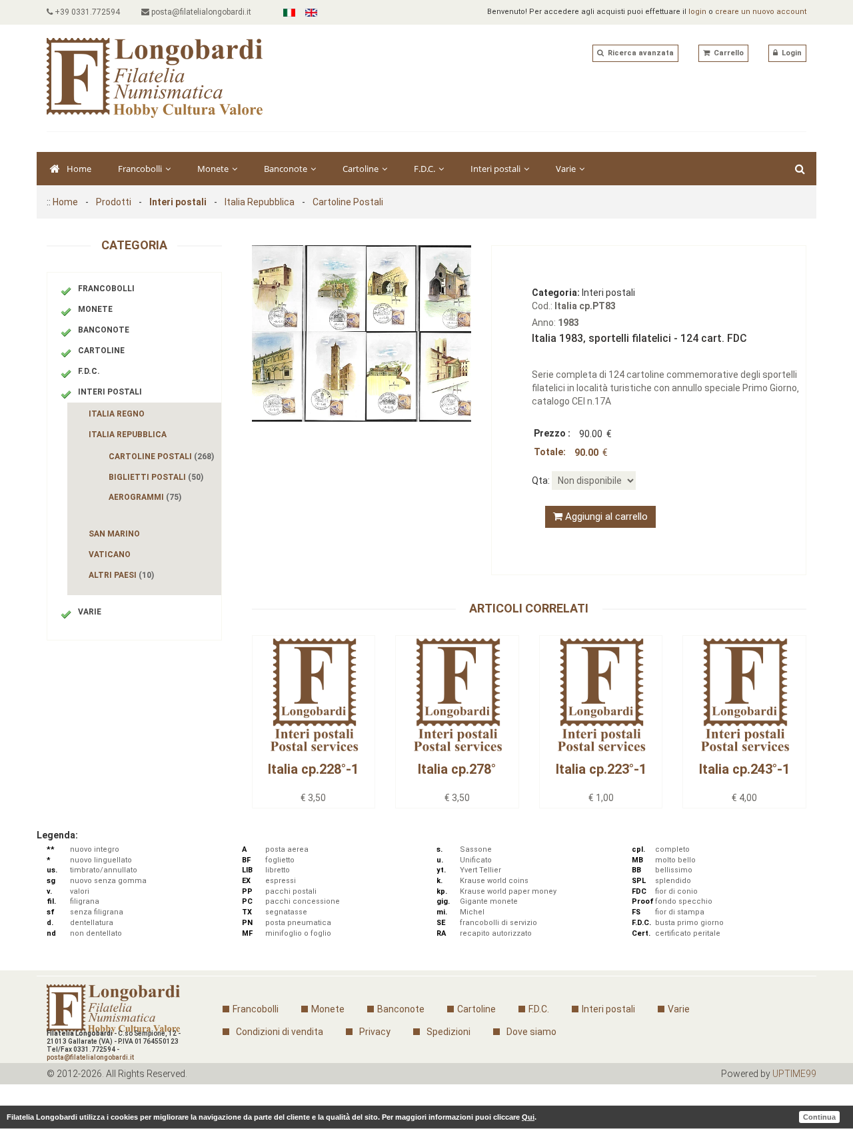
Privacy (375, 1031)
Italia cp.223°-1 (601, 769)
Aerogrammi (145, 497)
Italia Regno (117, 414)
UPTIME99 (794, 1073)
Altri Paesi (121, 575)
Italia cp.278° (457, 769)
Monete (214, 169)
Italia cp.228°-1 (313, 769)
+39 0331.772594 (86, 12)
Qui (528, 1117)
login (697, 11)
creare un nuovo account (760, 11)
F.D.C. (425, 169)
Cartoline (362, 169)
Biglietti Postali (156, 477)
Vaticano (110, 554)
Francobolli (141, 169)
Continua (819, 1117)
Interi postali (496, 169)
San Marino (114, 534)
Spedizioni (448, 1031)
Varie (567, 169)
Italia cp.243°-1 (744, 769)
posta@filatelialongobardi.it (200, 12)
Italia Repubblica (260, 202)
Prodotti (113, 202)
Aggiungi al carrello (605, 517)
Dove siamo (531, 1031)
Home (79, 169)
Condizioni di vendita (279, 1031)
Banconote (286, 169)
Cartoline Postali (348, 202)
